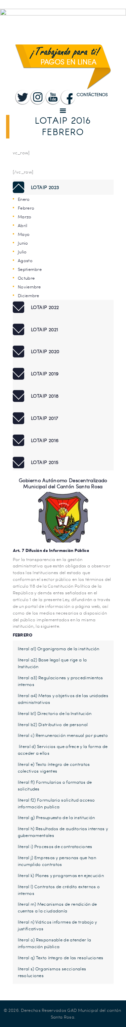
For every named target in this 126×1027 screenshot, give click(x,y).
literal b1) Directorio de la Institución (55, 713)
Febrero (26, 208)
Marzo (25, 217)
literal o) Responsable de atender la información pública (54, 943)
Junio (23, 243)
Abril (23, 225)
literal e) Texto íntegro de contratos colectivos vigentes (54, 767)
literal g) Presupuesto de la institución (56, 817)
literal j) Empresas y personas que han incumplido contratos (57, 860)
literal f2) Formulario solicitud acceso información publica (56, 803)
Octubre (26, 278)
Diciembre (28, 295)
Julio (22, 252)
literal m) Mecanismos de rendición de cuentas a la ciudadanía (57, 907)
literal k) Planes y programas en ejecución (61, 875)
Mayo (24, 234)
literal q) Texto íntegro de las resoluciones (60, 958)
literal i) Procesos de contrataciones (55, 846)
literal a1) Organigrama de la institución (58, 649)
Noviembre (29, 287)
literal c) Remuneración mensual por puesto (63, 735)
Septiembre (30, 269)
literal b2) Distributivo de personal (53, 724)
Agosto (25, 260)
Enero (24, 199)
